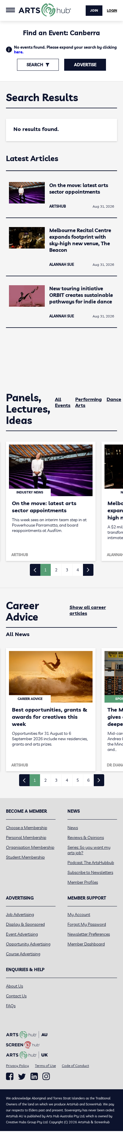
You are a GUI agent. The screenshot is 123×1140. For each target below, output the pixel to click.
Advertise (85, 64)
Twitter (22, 1076)
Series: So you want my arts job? (88, 850)
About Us (14, 986)
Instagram (46, 1076)
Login (112, 10)
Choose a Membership (26, 827)
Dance (114, 399)
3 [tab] (67, 570)
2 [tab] (56, 570)
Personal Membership (26, 837)
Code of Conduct (75, 1065)
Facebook (9, 1076)
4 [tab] (77, 570)
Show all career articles (88, 610)
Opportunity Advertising (28, 944)
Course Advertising (23, 954)
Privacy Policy (17, 1065)
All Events (62, 402)
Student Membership (25, 857)
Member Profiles (82, 882)
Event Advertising (22, 934)
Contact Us (16, 996)
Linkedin (34, 1076)
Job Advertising (20, 914)
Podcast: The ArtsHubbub (90, 862)
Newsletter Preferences (88, 934)
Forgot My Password (86, 924)
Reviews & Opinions (85, 837)
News (72, 827)
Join (94, 10)
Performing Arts (88, 402)
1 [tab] (45, 570)
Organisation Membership (30, 847)
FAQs (11, 1005)
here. (19, 52)
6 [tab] (88, 780)
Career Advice (22, 611)
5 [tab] (77, 780)
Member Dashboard (86, 944)
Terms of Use (45, 1065)
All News (18, 634)
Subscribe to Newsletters (90, 872)
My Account (78, 914)
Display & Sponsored (25, 924)
